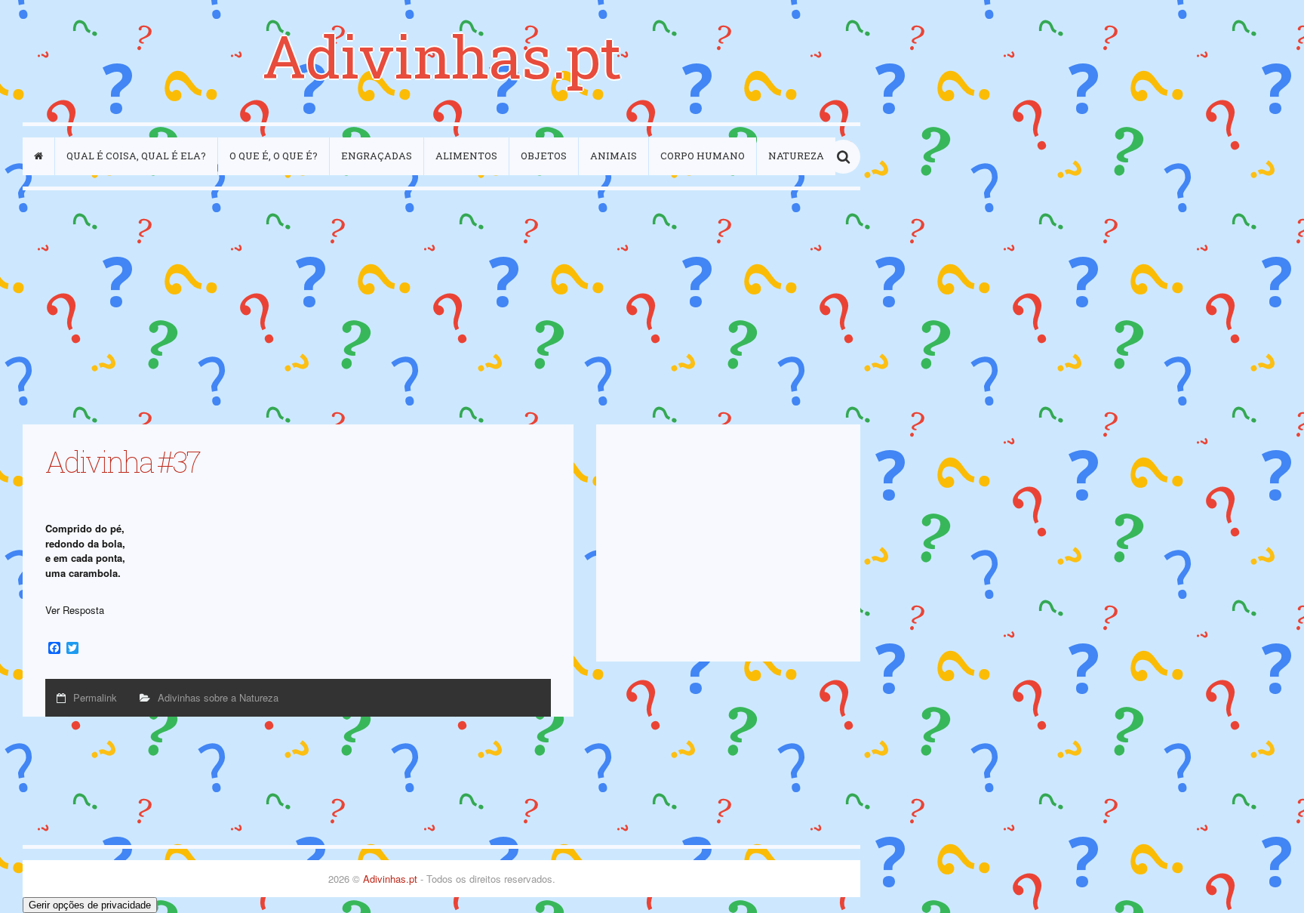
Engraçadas (376, 155)
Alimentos (466, 155)
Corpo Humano (702, 155)
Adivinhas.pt (442, 55)
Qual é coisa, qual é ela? (136, 155)
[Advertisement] (441, 307)
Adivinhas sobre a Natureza (218, 697)
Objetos (544, 155)
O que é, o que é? (273, 155)
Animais (613, 155)
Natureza (796, 155)
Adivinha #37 (122, 461)
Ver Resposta (74, 610)
